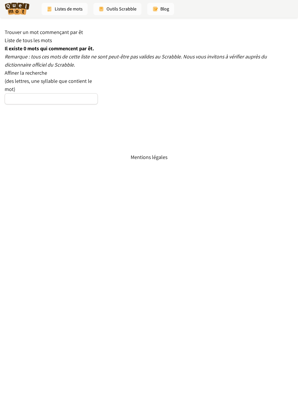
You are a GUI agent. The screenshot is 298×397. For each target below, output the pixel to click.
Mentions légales (149, 157)
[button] (65, 9)
